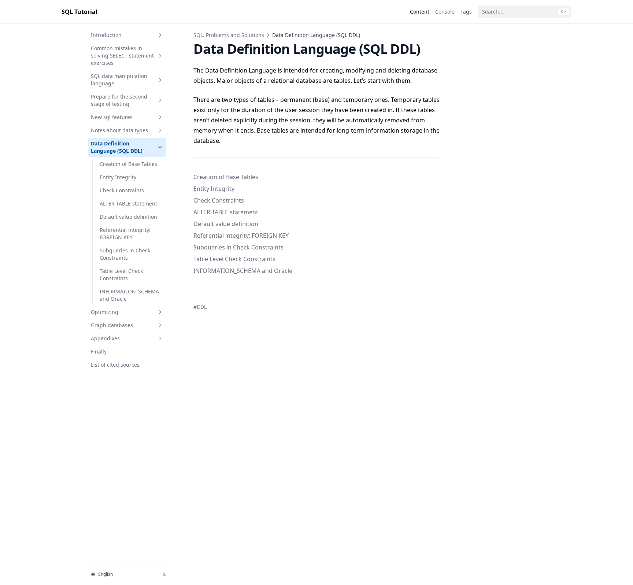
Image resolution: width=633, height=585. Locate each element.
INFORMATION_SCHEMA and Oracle (129, 295)
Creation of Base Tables (128, 163)
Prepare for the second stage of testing (119, 100)
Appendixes (105, 338)
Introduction (106, 35)
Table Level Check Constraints (121, 274)
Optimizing (104, 311)
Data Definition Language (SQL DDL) (116, 147)
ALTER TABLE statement (128, 203)
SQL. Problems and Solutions (228, 35)
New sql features (112, 117)
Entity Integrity (118, 177)
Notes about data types (119, 130)
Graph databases (112, 325)
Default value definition (128, 216)
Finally (99, 351)
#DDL (200, 306)
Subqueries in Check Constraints (125, 254)
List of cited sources (115, 364)
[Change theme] (165, 574)
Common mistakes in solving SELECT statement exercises (122, 55)
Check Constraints (122, 190)
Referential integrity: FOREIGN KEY (125, 233)
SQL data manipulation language (119, 80)
